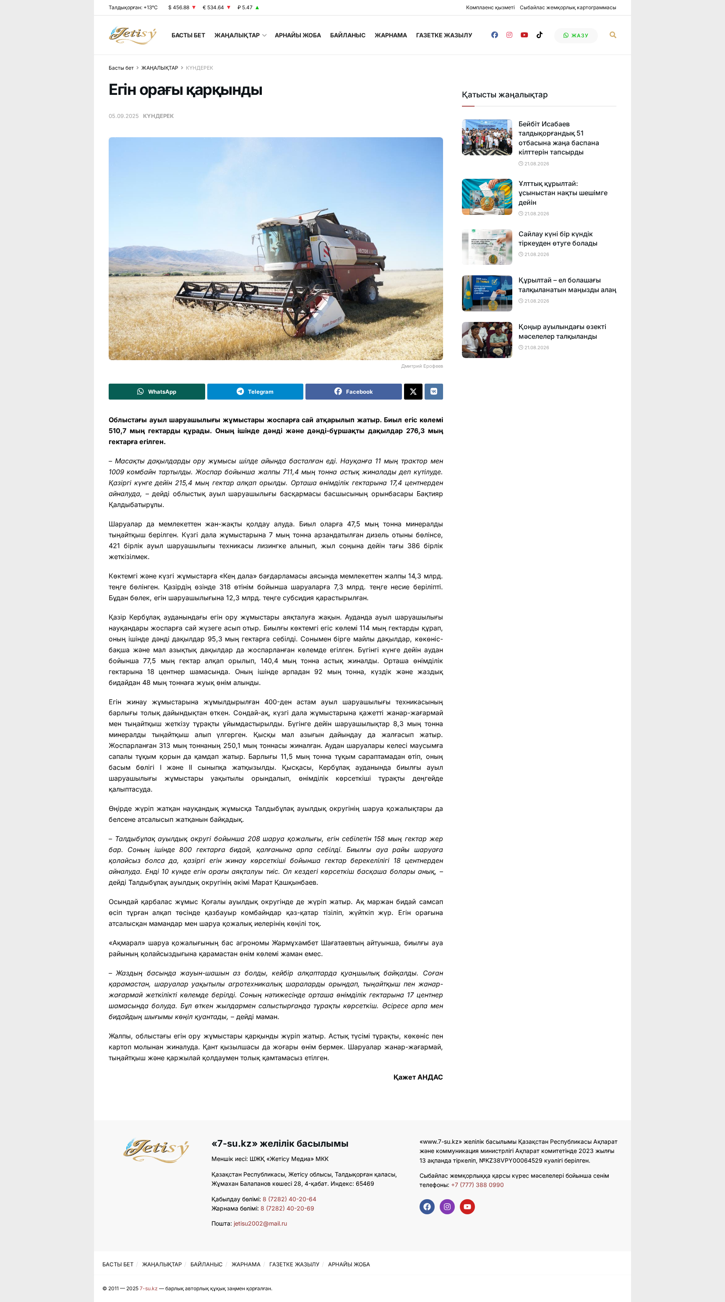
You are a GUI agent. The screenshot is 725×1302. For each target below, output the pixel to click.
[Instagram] (447, 1206)
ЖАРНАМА (391, 35)
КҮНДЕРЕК (199, 68)
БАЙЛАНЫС (347, 35)
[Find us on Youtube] (524, 35)
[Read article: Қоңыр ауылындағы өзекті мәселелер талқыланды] (487, 340)
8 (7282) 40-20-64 (289, 1199)
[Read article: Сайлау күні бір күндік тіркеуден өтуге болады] (487, 247)
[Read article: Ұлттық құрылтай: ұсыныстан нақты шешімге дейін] (487, 197)
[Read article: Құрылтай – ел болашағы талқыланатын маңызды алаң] (487, 293)
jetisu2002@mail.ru (260, 1223)
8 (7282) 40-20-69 (287, 1208)
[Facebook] (427, 1206)
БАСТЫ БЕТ (188, 35)
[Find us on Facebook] (494, 35)
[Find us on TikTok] (539, 35)
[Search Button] (613, 35)
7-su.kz (149, 1288)
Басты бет (121, 68)
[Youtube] (467, 1206)
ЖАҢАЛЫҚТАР (237, 35)
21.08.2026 (536, 164)
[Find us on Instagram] (509, 35)
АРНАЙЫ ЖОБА (298, 35)
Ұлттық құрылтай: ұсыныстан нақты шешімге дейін (563, 193)
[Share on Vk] (434, 392)
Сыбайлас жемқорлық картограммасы (568, 7)
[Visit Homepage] (133, 35)
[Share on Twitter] (413, 392)
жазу (579, 35)
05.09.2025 (124, 115)
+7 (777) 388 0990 (476, 1184)
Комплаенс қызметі (490, 7)
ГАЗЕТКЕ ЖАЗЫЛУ (444, 35)
